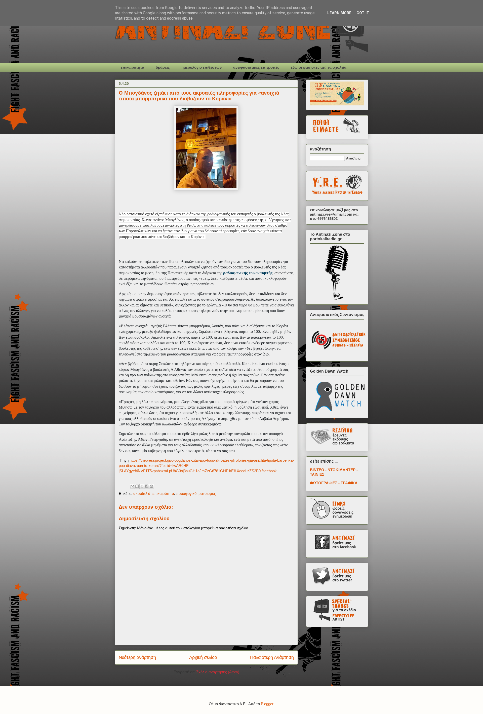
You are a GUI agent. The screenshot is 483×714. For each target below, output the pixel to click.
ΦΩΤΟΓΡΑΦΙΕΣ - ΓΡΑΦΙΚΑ (333, 483)
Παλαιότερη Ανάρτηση (272, 657)
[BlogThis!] (137, 486)
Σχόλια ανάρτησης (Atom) (217, 672)
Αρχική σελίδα (203, 657)
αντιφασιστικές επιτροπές (256, 67)
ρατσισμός (207, 493)
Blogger (267, 704)
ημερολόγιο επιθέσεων (201, 67)
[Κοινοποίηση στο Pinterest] (151, 486)
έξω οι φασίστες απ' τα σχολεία (318, 67)
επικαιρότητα (132, 67)
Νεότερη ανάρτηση (137, 657)
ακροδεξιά (141, 493)
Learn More (339, 13)
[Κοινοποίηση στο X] (141, 486)
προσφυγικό (186, 493)
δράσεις (163, 67)
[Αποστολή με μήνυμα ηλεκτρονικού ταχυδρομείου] (132, 486)
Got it (362, 13)
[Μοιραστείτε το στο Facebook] (146, 486)
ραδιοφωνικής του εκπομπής (247, 273)
